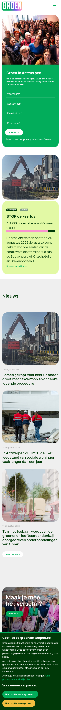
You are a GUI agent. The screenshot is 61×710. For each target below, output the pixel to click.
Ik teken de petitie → (16, 266)
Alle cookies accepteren (19, 694)
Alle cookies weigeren (18, 703)
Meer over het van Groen (28, 139)
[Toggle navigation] (55, 7)
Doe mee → (14, 613)
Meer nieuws (12, 554)
